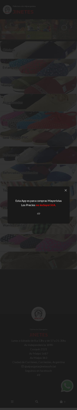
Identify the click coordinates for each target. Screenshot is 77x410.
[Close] (66, 190)
